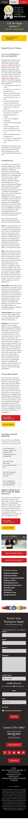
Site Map (18, 774)
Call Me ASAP (8, 686)
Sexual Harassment (9, 587)
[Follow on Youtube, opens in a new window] (19, 753)
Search (24, 2)
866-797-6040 (19, 16)
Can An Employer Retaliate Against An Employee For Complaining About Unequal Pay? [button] (9, 452)
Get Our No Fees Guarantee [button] (11, 38)
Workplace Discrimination (11, 573)
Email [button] (14, 2)
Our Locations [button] (14, 745)
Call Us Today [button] (8, 424)
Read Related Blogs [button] (14, 560)
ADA (11, 76)
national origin (11, 65)
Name (4, 631)
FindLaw (15, 780)
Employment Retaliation (10, 575)
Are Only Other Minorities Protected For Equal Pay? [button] (10, 464)
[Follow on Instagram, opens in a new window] (23, 753)
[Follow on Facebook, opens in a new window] (5, 753)
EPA (10, 74)
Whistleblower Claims (10, 592)
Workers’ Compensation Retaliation (14, 578)
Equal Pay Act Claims (10, 580)
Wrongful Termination (10, 595)
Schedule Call (19, 686)
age (16, 65)
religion (17, 64)
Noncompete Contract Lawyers (13, 585)
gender (3, 65)
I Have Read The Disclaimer (13, 710)
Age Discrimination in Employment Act (11, 77)
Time (3, 699)
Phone (4, 647)
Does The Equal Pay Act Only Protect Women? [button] (9, 474)
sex (6, 65)
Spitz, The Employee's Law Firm (12, 770)
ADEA (3, 80)
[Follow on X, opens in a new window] (9, 753)
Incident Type (7, 675)
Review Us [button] (14, 760)
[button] (5, 2)
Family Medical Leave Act (11, 583)
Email (4, 639)
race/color (11, 64)
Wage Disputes (8, 590)
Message (5, 655)
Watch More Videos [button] (14, 553)
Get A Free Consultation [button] (8, 417)
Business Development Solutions (14, 778)
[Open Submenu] (23, 573)
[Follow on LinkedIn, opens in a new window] (14, 753)
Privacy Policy (13, 776)
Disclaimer (5, 707)
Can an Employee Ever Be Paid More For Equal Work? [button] (9, 483)
